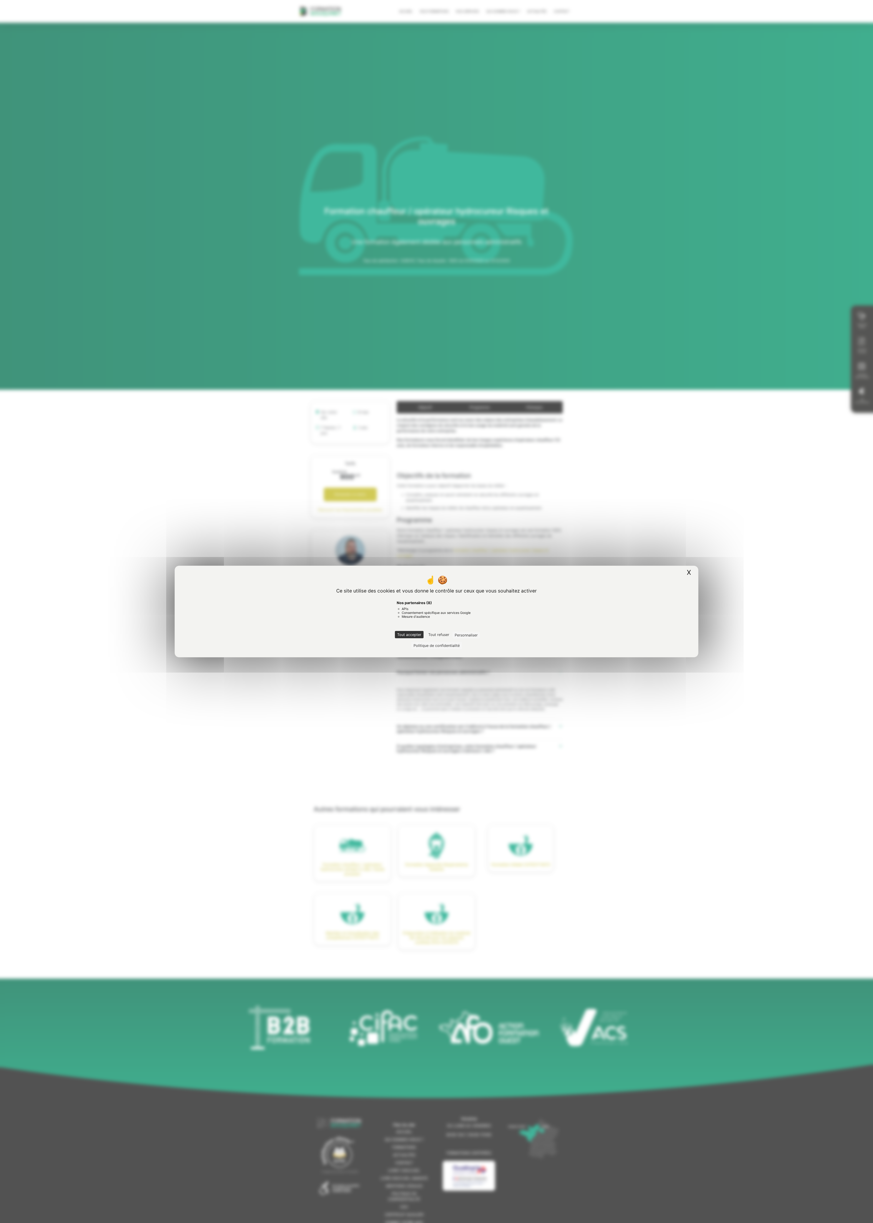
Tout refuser (438, 634)
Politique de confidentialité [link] (437, 645)
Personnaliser (466, 635)
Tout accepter (409, 634)
